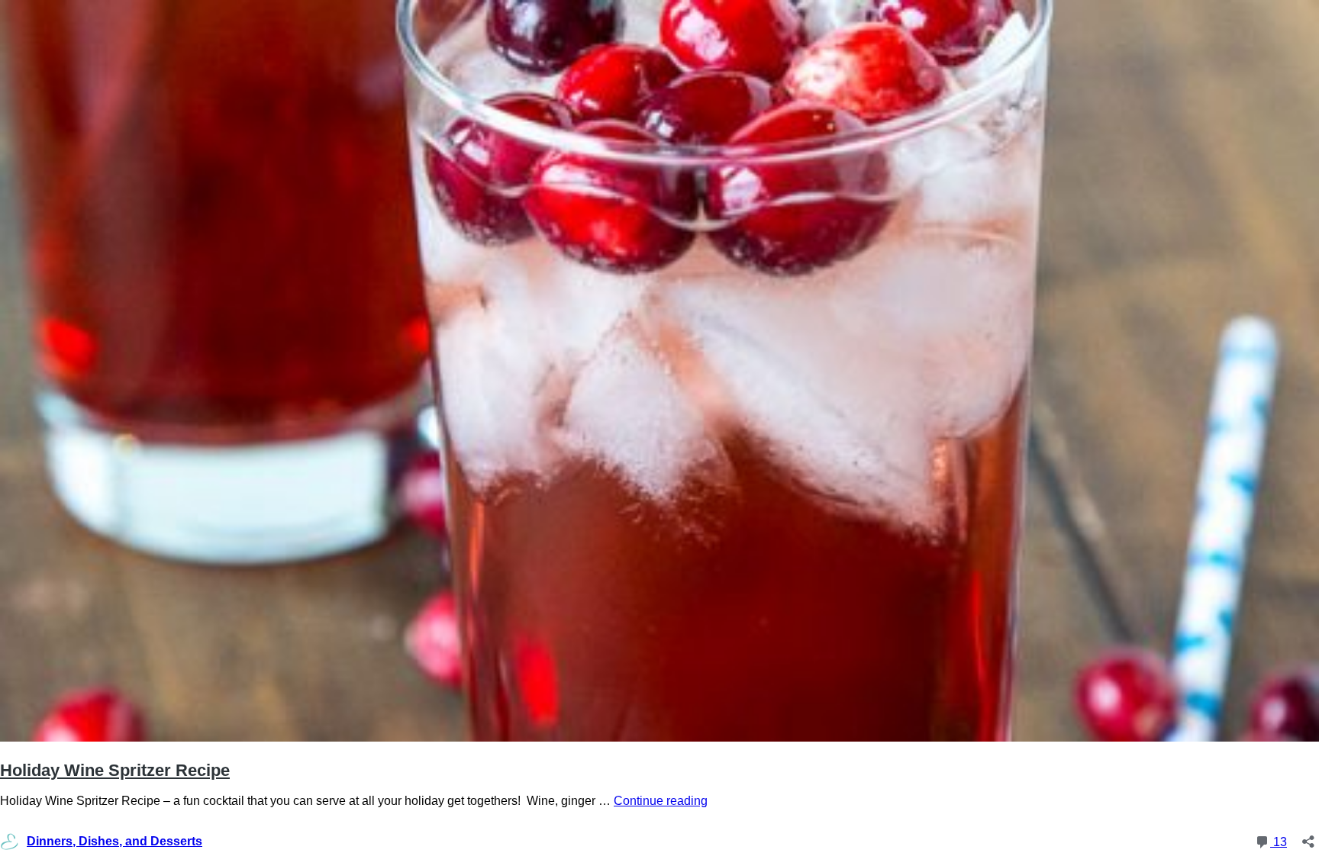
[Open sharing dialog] (1308, 836)
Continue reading (661, 800)
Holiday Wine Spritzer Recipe (115, 770)
